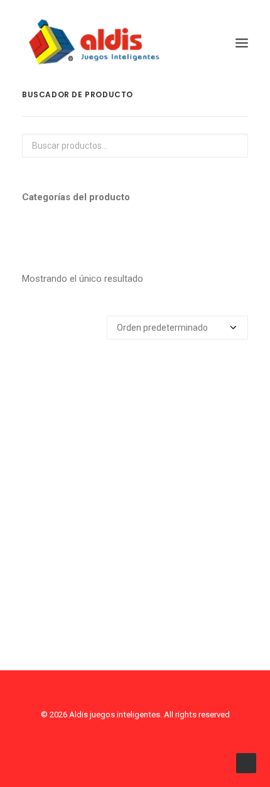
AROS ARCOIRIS (135, 604)
